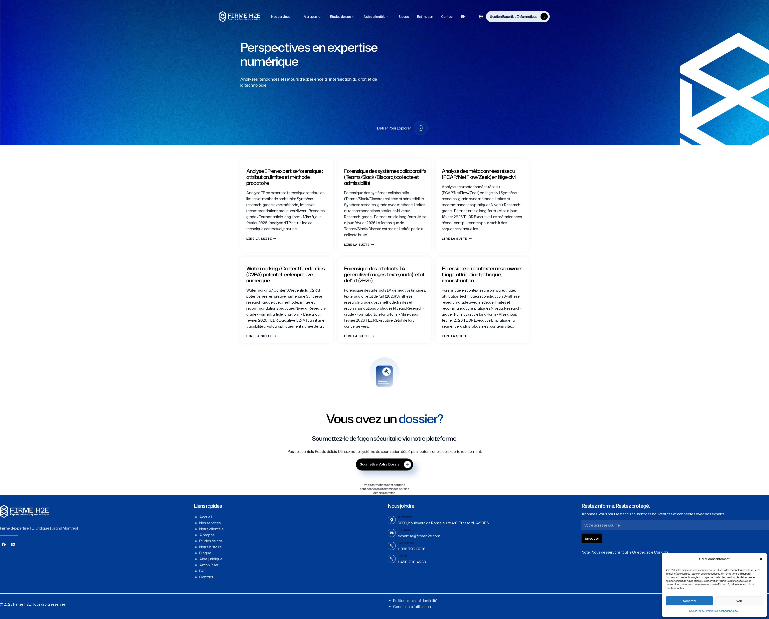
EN (463, 17)
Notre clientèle (375, 17)
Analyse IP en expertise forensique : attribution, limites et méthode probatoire (284, 177)
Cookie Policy (696, 611)
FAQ (202, 571)
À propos (310, 17)
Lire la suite (261, 239)
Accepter (690, 601)
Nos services (280, 17)
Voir (739, 601)
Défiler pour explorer (394, 128)
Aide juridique (210, 559)
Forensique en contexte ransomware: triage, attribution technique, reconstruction (482, 274)
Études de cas (340, 17)
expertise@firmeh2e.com (419, 536)
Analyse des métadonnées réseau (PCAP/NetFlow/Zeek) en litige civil (479, 174)
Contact (447, 17)
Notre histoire (210, 547)
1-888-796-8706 (411, 549)
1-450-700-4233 (412, 562)
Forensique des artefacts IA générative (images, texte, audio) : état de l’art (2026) (384, 274)
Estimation (425, 17)
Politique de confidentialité (722, 611)
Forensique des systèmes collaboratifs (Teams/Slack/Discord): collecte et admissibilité (385, 177)
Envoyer (592, 538)
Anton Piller (208, 565)
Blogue (404, 17)
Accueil (205, 517)
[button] (761, 559)
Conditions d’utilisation (412, 606)
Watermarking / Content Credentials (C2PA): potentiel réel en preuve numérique (285, 274)
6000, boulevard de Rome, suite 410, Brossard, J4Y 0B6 (443, 523)
